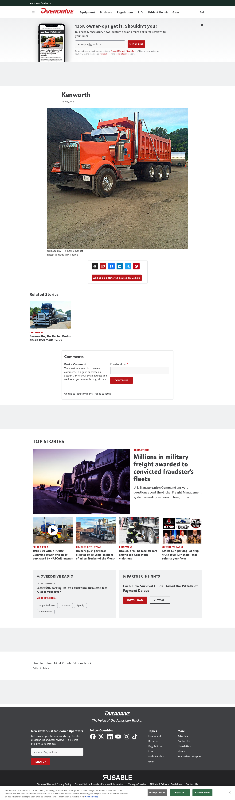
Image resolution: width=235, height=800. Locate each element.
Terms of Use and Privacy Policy (124, 51)
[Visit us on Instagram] (126, 736)
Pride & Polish (41, 547)
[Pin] (136, 266)
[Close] (229, 792)
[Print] (95, 266)
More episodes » (47, 598)
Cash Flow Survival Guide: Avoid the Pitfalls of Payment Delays (160, 588)
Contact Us (192, 784)
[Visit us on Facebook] (93, 736)
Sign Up (40, 761)
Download (135, 600)
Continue (121, 380)
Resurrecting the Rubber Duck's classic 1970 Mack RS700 (50, 338)
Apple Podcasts (47, 605)
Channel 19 (36, 332)
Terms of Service (122, 53)
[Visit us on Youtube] (118, 736)
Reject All (179, 792)
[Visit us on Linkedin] (110, 736)
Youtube (66, 605)
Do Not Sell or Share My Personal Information (99, 784)
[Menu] (33, 12)
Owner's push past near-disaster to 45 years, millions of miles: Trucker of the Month (95, 554)
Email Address (119, 364)
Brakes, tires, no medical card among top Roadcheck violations (138, 554)
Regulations (141, 450)
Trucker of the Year (88, 547)
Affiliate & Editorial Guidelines (166, 784)
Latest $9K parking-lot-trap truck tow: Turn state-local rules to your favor (180, 554)
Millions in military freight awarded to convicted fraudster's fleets (163, 467)
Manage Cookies (137, 784)
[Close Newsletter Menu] (202, 25)
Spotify (80, 605)
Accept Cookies (202, 792)
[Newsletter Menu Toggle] (202, 12)
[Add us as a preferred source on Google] (103, 266)
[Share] (111, 266)
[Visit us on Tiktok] (135, 736)
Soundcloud (45, 611)
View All (160, 600)
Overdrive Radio (172, 547)
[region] (117, 793)
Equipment (126, 547)
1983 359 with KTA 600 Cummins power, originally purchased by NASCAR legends (53, 554)
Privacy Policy (105, 53)
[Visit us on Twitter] (101, 736)
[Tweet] (128, 266)
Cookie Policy (91, 796)
